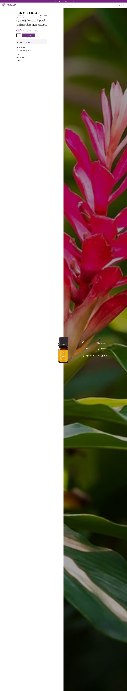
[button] (49, 5)
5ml (18, 30)
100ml (35, 30)
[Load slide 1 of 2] (4, 1)
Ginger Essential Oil (22, 9)
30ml (29, 30)
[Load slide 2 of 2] (5, 1)
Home (17, 9)
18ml (24, 30)
